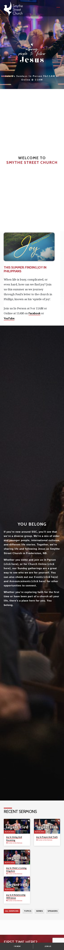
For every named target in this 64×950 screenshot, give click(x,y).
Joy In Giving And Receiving (14, 838)
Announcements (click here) (27, 581)
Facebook (34, 313)
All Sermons (12, 911)
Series (39, 911)
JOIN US (48, 946)
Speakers (53, 911)
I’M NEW (17, 946)
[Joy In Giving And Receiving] (17, 826)
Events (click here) (46, 577)
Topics (27, 911)
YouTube (9, 318)
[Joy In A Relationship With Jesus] (17, 884)
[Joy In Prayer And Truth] (47, 826)
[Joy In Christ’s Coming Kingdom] (17, 857)
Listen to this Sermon (15, 843)
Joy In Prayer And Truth (47, 837)
